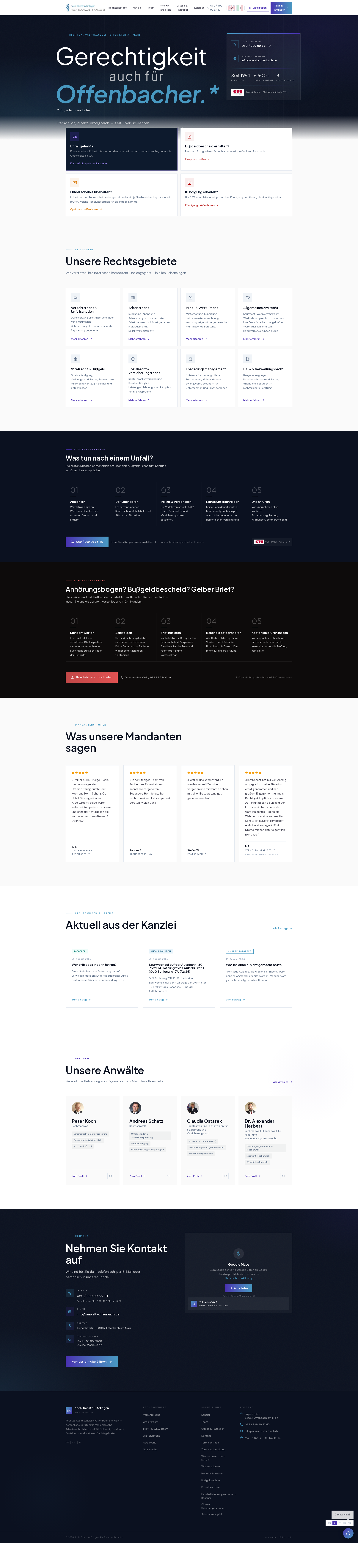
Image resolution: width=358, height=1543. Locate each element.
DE (329, 1523)
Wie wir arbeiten (165, 7)
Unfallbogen (260, 7)
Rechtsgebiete (118, 7)
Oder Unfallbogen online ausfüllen (132, 542)
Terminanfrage (210, 1442)
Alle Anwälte (280, 1082)
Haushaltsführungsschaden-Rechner (182, 542)
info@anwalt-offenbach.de (98, 1314)
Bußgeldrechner (211, 1480)
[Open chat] (348, 1533)
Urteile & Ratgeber (182, 7)
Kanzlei (137, 7)
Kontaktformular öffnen (89, 1362)
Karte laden (241, 1288)
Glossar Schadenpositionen (213, 1506)
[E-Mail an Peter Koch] (110, 1176)
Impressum (270, 1537)
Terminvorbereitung (213, 1449)
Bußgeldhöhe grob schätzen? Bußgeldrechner (264, 677)
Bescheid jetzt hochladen (94, 677)
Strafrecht (149, 1442)
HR (344, 1523)
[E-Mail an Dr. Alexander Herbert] (283, 1176)
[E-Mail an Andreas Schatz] (168, 1176)
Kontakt (199, 7)
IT (80, 1442)
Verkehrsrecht (151, 1414)
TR (349, 1523)
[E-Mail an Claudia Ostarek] (226, 1176)
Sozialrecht (150, 1449)
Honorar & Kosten (212, 1473)
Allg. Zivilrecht (151, 1435)
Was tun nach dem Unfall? (212, 1458)
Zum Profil (78, 1176)
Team (150, 7)
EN (74, 1442)
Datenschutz (286, 1537)
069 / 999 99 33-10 (89, 542)
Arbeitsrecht (150, 1422)
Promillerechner (210, 1487)
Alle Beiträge (280, 928)
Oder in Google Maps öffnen (237, 1296)
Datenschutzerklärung (238, 1278)
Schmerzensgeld (211, 1514)
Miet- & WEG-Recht (155, 1428)
